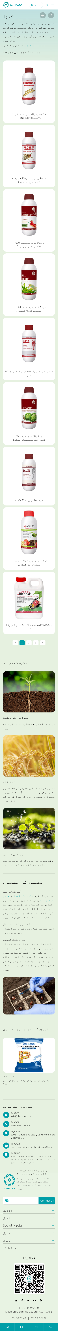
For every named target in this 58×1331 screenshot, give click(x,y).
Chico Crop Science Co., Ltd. (21, 1311)
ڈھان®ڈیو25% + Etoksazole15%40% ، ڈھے (29, 627)
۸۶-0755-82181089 (20, 1125)
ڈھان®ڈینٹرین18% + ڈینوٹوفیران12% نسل (29, 373)
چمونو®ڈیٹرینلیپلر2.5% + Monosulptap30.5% (29, 116)
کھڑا (28, 45)
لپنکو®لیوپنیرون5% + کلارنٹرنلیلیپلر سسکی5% (29, 438)
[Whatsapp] (7, 1327)
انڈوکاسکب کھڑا (24, 896)
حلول (7, 1233)
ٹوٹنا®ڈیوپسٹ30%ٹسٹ (29, 500)
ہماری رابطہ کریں (18, 1107)
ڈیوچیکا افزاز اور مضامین (25, 1029)
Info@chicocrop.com (21, 1116)
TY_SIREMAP (19, 1318)
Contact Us (47, 1200)
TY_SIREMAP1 (38, 1318)
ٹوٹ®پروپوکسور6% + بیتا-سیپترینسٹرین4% (29, 180)
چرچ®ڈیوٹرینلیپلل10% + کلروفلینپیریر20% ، (29, 244)
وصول (7, 1240)
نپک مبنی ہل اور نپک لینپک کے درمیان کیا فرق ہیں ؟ (27, 1082)
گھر (6, 45)
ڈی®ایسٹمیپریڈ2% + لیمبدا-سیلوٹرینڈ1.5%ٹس (29, 563)
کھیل (7, 1218)
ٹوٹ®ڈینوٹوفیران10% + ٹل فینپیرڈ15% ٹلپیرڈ (29, 309)
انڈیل (17, 45)
